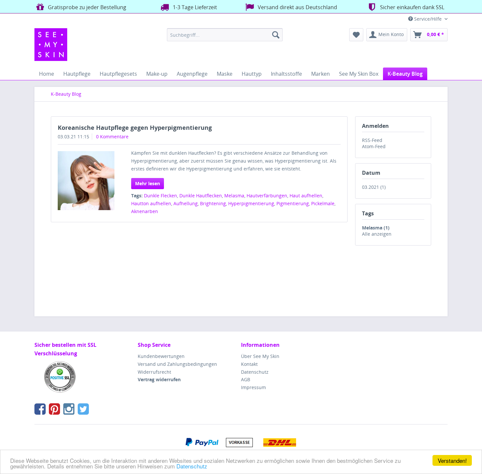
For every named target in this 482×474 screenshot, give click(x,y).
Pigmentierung (292, 203)
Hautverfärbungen (267, 195)
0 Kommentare (112, 136)
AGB (245, 379)
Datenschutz (191, 466)
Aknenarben (144, 211)
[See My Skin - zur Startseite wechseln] (50, 44)
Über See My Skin (260, 356)
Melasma (234, 195)
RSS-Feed (372, 140)
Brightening (213, 203)
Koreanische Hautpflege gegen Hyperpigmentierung (135, 127)
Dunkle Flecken (160, 195)
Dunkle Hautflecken (200, 195)
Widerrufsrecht (154, 372)
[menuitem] (225, 34)
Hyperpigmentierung (251, 203)
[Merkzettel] (356, 34)
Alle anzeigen (377, 234)
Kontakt (249, 364)
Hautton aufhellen (151, 203)
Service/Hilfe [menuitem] (428, 19)
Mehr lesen (147, 183)
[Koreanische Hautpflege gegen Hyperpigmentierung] (86, 180)
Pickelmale (322, 203)
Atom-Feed (374, 146)
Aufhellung (185, 203)
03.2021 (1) (374, 187)
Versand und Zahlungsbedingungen (177, 364)
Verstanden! (452, 460)
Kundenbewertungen (161, 356)
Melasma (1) (376, 228)
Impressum (253, 387)
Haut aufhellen (306, 195)
